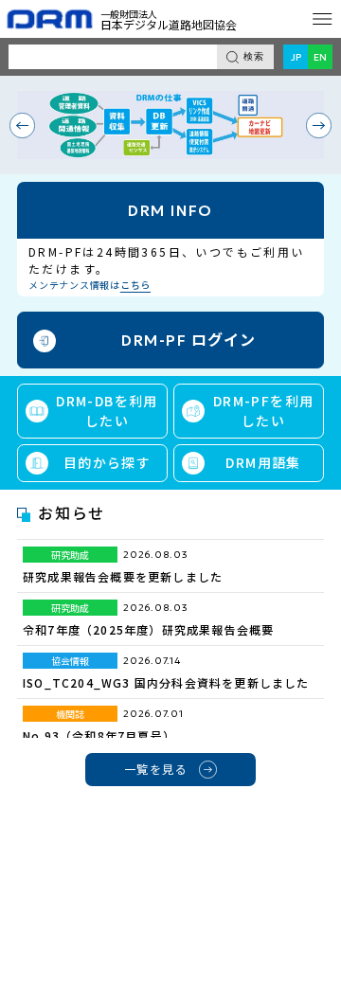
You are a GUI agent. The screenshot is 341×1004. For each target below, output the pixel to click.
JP (296, 57)
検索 (254, 56)
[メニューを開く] (322, 19)
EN (320, 57)
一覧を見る (156, 769)
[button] (22, 125)
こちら (135, 285)
